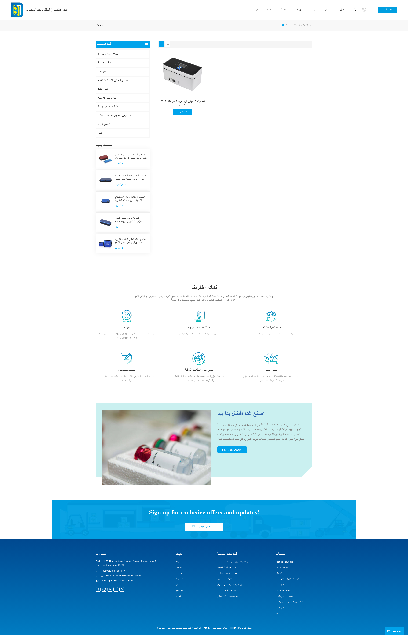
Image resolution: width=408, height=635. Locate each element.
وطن (257, 9)
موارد (313, 9)
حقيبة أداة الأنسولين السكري (227, 579)
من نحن (327, 9)
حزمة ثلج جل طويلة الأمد (227, 567)
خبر (177, 584)
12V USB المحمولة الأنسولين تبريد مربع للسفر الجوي (182, 103)
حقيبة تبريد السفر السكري (227, 573)
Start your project (232, 449)
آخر (100, 133)
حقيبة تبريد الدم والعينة (108, 106)
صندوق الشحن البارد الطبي (227, 596)
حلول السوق (298, 9)
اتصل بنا (341, 9)
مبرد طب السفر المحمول (226, 590)
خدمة (283, 9)
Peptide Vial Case (108, 54)
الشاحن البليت (104, 124)
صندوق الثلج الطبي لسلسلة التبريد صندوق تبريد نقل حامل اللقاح (130, 241)
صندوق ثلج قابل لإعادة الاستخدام (113, 80)
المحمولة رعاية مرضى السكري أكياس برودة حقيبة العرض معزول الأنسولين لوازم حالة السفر (131, 156)
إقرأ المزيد (119, 163)
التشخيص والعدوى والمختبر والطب (114, 115)
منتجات (269, 9)
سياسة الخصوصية (220, 628)
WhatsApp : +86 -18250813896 (117, 580)
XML (207, 628)
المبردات (102, 71)
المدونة (178, 596)
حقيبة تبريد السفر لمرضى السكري (230, 584)
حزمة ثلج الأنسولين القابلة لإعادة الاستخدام (233, 562)
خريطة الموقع (181, 590)
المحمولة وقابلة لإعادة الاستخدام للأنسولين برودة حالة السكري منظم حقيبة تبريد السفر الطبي (130, 199)
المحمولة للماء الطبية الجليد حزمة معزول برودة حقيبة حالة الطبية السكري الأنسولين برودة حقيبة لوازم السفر (130, 177)
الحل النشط (103, 89)
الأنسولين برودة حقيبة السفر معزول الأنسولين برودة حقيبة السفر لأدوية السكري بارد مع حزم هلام (131, 220)
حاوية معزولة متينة (107, 98)
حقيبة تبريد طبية (105, 63)
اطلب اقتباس (387, 9)
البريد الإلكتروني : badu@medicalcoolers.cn (121, 575)
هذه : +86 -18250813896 (113, 570)
